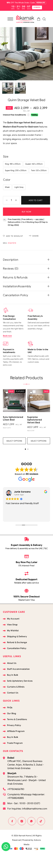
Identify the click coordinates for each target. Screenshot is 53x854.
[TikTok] (41, 821)
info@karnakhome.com (34, 808)
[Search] (44, 19)
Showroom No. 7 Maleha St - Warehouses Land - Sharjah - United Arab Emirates (26, 780)
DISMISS (37, 7)
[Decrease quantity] (5, 200)
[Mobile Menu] (10, 19)
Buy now (26, 211)
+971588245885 (15, 798)
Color (6, 179)
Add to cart (36, 200)
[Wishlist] (6, 392)
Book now (7, 335)
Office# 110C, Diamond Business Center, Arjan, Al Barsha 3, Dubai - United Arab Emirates (25, 765)
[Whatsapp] (31, 821)
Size (5, 156)
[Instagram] (21, 821)
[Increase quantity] (17, 200)
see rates (39, 219)
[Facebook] (12, 821)
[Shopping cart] (38, 19)
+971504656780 (15, 789)
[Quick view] (6, 397)
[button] (25, 449)
